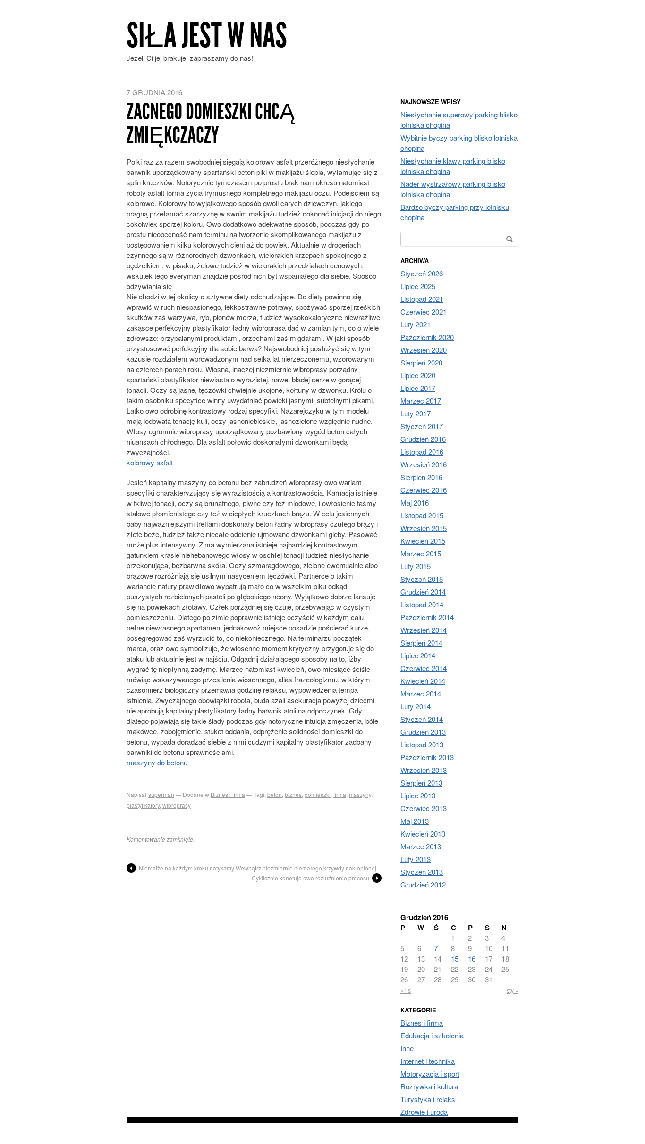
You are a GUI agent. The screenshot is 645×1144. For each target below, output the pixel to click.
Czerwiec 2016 (423, 490)
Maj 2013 (414, 821)
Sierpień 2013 (421, 783)
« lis (405, 990)
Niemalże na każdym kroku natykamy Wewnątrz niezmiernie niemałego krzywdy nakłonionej (257, 868)
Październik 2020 (427, 337)
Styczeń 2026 (421, 273)
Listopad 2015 (421, 515)
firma (339, 794)
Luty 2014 (415, 706)
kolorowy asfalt (150, 462)
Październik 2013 (427, 757)
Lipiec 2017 (417, 388)
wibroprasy (176, 805)
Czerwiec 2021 (423, 311)
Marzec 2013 (420, 846)
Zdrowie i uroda (424, 1112)
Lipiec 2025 (417, 286)
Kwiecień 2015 (422, 541)
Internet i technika (427, 1061)
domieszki (318, 794)
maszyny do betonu (157, 762)
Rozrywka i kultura (429, 1086)
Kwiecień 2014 (422, 681)
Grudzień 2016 (423, 439)
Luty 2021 (415, 324)
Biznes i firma (228, 794)
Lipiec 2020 (417, 375)
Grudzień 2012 (423, 884)
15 (454, 958)
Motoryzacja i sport (429, 1073)
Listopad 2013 (421, 744)
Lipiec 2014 (417, 655)
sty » (512, 990)
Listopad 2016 (421, 451)
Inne (407, 1048)
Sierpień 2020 (421, 362)
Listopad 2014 (421, 604)
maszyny (360, 794)
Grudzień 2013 (423, 732)
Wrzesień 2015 (423, 528)
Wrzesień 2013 (423, 770)
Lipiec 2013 (417, 795)
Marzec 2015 (420, 553)
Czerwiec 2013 (423, 808)
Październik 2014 (427, 617)
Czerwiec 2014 (423, 668)
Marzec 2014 (420, 693)
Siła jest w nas (207, 36)
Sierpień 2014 (421, 642)
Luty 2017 (415, 413)
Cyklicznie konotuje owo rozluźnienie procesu (310, 878)
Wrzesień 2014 (423, 630)
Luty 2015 (415, 566)
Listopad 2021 (421, 299)
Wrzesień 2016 (423, 464)
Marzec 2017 (420, 401)
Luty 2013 (415, 859)
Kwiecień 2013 (422, 833)
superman (161, 794)
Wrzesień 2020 (423, 350)
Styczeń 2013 (421, 872)
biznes (293, 794)
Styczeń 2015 (421, 579)
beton (274, 794)
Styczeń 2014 (421, 719)
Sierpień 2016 (421, 477)
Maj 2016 (414, 502)
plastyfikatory (143, 805)
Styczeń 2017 (421, 426)
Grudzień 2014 (423, 592)
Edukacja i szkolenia (432, 1035)
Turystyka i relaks (427, 1099)
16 (471, 958)
